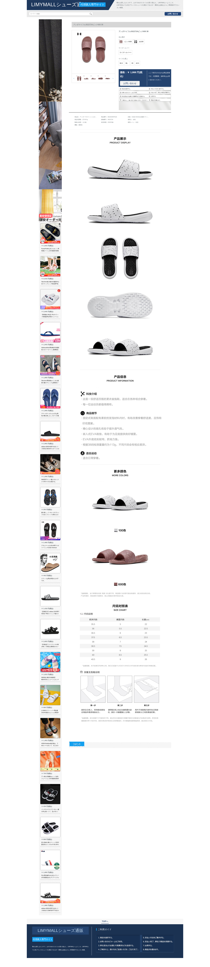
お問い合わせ (173, 14)
